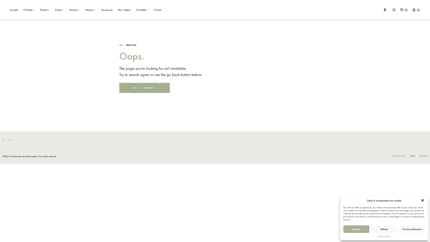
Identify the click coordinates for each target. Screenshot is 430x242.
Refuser (384, 229)
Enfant (59, 9)
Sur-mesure (107, 9)
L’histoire (28, 9)
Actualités (142, 9)
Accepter (356, 229)
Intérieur (90, 9)
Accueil (14, 9)
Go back (148, 87)
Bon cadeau (124, 9)
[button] (423, 201)
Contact (158, 9)
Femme (44, 9)
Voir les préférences (412, 229)
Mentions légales (384, 236)
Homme (74, 9)
